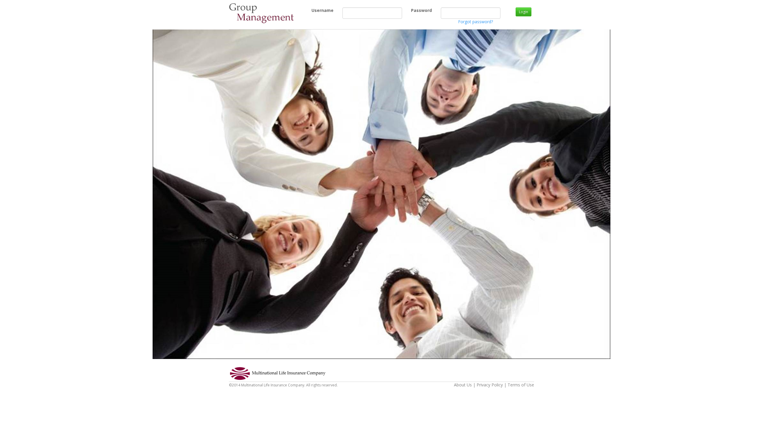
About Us (463, 385)
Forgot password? (475, 21)
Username (313, 10)
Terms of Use (521, 385)
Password (413, 10)
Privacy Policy (490, 385)
